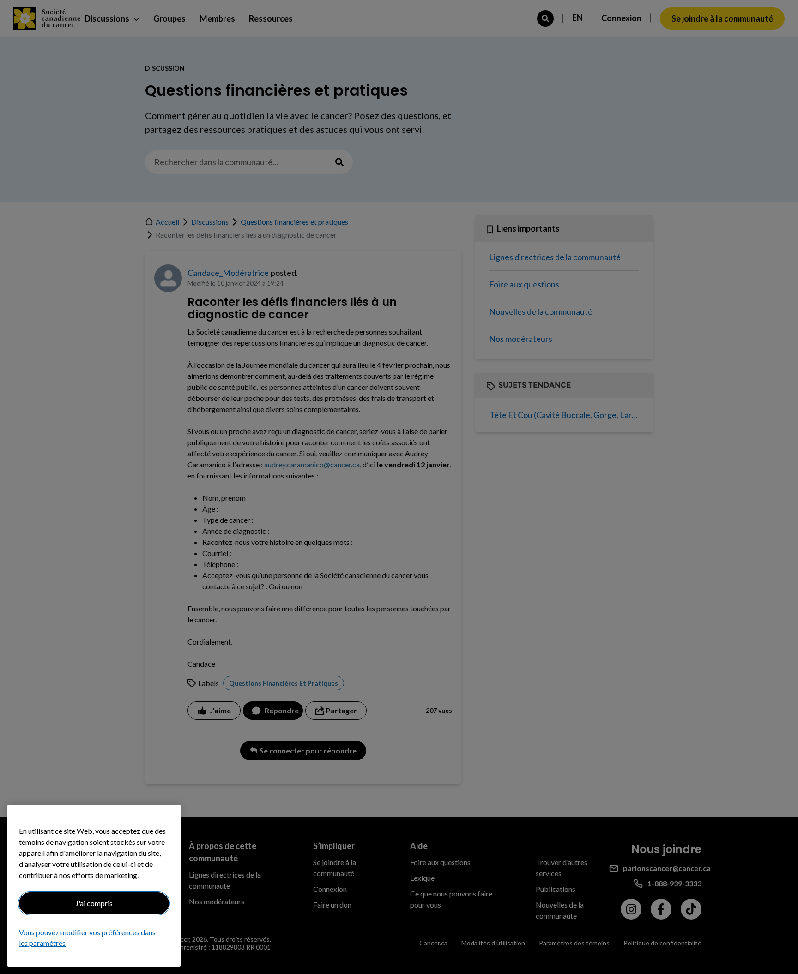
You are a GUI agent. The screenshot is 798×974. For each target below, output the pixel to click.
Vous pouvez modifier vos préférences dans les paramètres (87, 937)
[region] (94, 886)
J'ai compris (94, 903)
